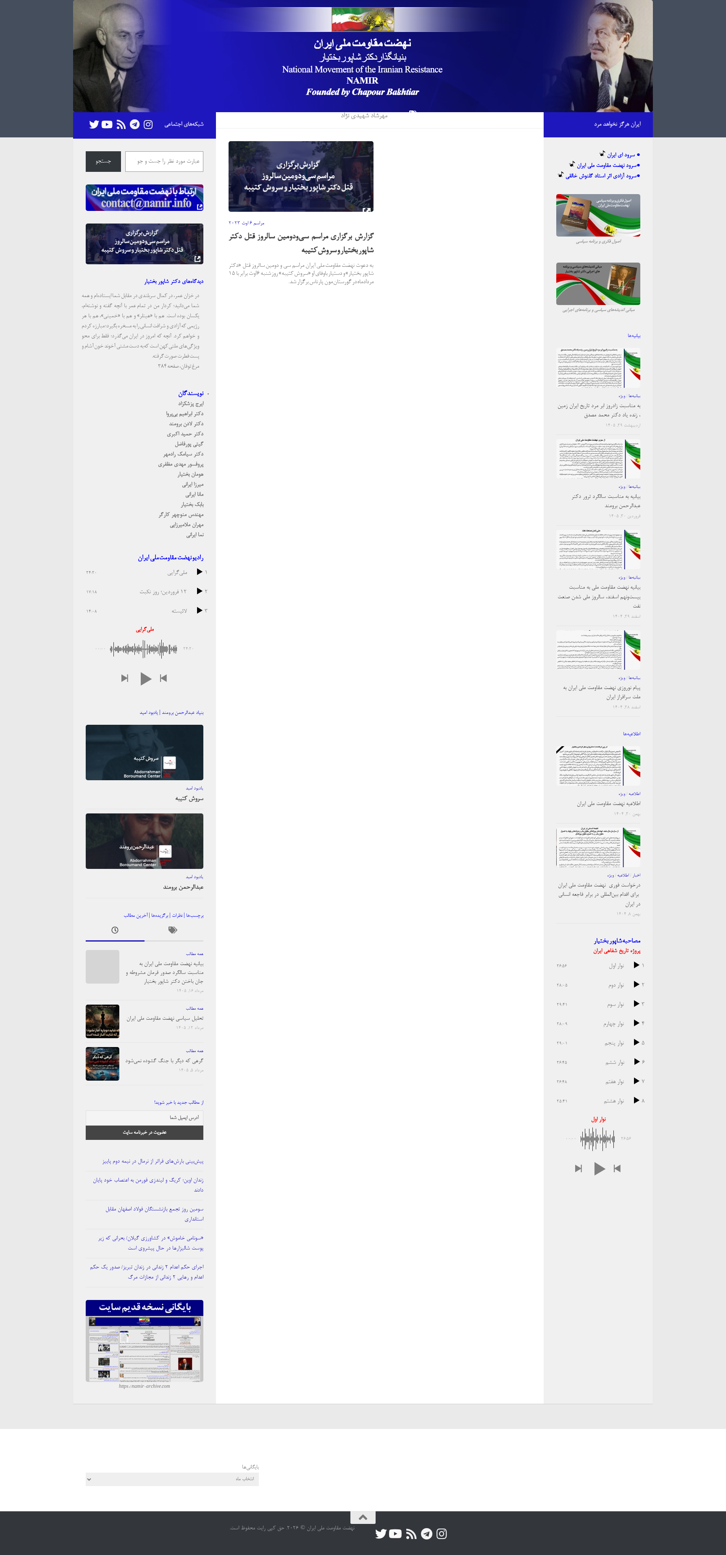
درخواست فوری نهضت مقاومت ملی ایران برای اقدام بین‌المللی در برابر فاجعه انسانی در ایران (599, 895)
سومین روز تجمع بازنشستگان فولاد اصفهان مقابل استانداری (154, 1214)
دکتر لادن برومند (186, 424)
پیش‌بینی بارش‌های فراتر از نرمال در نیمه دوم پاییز (152, 1161)
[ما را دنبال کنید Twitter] (94, 124)
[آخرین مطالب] (115, 933)
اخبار (636, 875)
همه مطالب (194, 954)
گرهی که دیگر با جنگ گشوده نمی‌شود (164, 1061)
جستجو (103, 161)
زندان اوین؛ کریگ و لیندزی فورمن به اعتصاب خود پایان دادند (148, 1185)
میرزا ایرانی (192, 484)
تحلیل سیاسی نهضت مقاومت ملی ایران (164, 1019)
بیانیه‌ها (634, 396)
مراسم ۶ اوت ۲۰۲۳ (246, 223)
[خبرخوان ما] (121, 124)
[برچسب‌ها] (174, 933)
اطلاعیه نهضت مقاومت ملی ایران (608, 804)
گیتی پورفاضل (189, 444)
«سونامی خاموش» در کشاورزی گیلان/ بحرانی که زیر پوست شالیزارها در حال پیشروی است (150, 1243)
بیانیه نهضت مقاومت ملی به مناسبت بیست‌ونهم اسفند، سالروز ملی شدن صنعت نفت (599, 597)
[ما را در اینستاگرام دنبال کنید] (148, 124)
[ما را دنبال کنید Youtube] (108, 124)
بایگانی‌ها (250, 1467)
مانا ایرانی (194, 495)
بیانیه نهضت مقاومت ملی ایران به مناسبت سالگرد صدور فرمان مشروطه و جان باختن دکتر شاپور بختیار (164, 973)
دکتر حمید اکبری (185, 434)
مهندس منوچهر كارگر (180, 515)
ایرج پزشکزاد (190, 404)
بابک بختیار (192, 505)
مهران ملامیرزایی (186, 525)
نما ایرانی (194, 535)
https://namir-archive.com (144, 1386)
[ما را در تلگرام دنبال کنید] (134, 124)
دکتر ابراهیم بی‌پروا (184, 414)
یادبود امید (194, 789)
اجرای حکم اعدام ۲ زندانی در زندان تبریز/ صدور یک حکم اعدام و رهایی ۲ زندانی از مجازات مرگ (146, 1272)
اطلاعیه (634, 794)
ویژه (621, 396)
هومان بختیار (190, 474)
